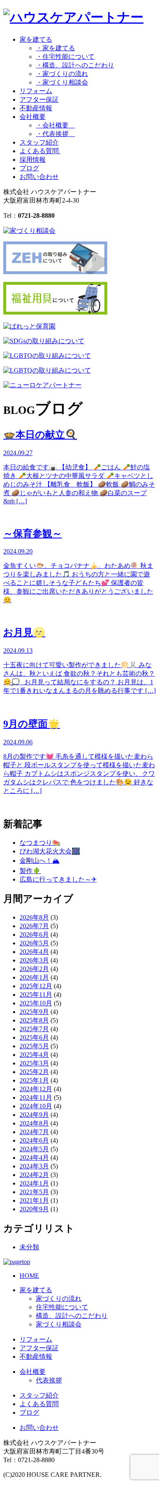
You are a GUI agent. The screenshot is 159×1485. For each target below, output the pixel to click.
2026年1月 (34, 977)
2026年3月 (34, 960)
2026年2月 (34, 968)
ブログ (29, 168)
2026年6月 (34, 934)
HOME (29, 1275)
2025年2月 (34, 1071)
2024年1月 (34, 1183)
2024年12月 (36, 1088)
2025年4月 (34, 1054)
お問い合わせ (39, 176)
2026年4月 (34, 951)
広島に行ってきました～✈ (58, 879)
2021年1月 (34, 1200)
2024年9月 (34, 1114)
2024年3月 (34, 1166)
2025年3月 (34, 1063)
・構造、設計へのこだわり (75, 65)
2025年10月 (36, 1003)
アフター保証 (39, 99)
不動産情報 (36, 108)
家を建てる (36, 1289)
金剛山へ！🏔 (40, 860)
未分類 (29, 1247)
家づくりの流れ (59, 1298)
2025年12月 (36, 986)
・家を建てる (55, 48)
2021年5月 (34, 1191)
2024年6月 (34, 1140)
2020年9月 (34, 1209)
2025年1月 (34, 1080)
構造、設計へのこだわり (72, 1315)
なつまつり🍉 (40, 842)
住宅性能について (62, 1307)
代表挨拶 (49, 1380)
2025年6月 (34, 1037)
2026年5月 (34, 943)
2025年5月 (34, 1046)
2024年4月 (34, 1157)
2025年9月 (34, 1011)
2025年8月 (34, 1020)
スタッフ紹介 (39, 142)
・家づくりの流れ (62, 73)
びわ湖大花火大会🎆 (50, 851)
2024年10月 (36, 1106)
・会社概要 (55, 125)
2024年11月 (36, 1097)
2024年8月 (34, 1123)
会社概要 (33, 1371)
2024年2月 (34, 1174)
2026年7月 (34, 925)
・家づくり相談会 (62, 82)
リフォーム (36, 90)
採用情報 (33, 159)
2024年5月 (34, 1149)
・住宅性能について (65, 56)
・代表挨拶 (55, 133)
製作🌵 (30, 870)
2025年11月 (36, 994)
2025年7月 (34, 1028)
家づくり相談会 (59, 1324)
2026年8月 (34, 917)
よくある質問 (40, 150)
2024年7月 (34, 1131)
